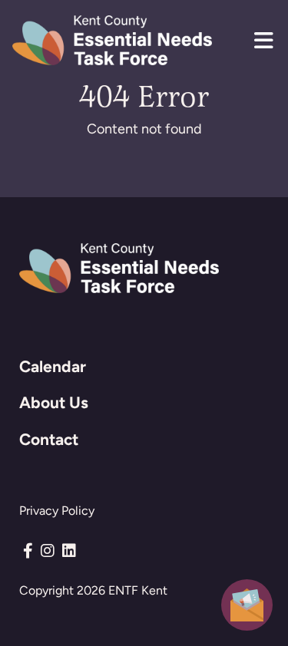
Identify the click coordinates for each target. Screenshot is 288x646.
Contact (48, 439)
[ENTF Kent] (112, 40)
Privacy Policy (56, 510)
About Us (53, 402)
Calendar (52, 366)
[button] (263, 40)
